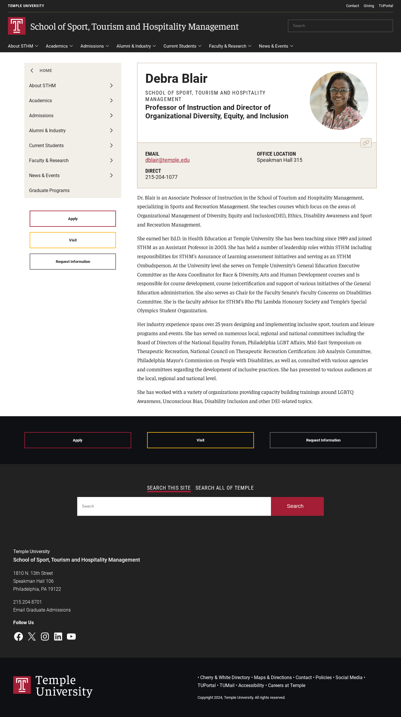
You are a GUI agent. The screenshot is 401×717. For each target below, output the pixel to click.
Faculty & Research (227, 46)
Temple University (26, 6)
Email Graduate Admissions (42, 610)
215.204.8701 (27, 602)
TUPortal (386, 6)
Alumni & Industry (134, 46)
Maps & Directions (273, 677)
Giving (369, 6)
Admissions (92, 46)
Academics (57, 46)
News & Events (273, 46)
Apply (73, 218)
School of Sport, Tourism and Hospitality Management (134, 26)
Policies (324, 677)
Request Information (73, 261)
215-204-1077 (161, 177)
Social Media (349, 677)
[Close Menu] (388, 55)
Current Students (180, 46)
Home (46, 70)
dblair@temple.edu (167, 160)
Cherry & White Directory (225, 677)
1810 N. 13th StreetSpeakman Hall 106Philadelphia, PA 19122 (37, 581)
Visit (73, 240)
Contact (352, 6)
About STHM (20, 46)
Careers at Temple (286, 685)
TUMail (227, 685)
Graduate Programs (49, 190)
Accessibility (251, 685)
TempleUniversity (64, 684)
